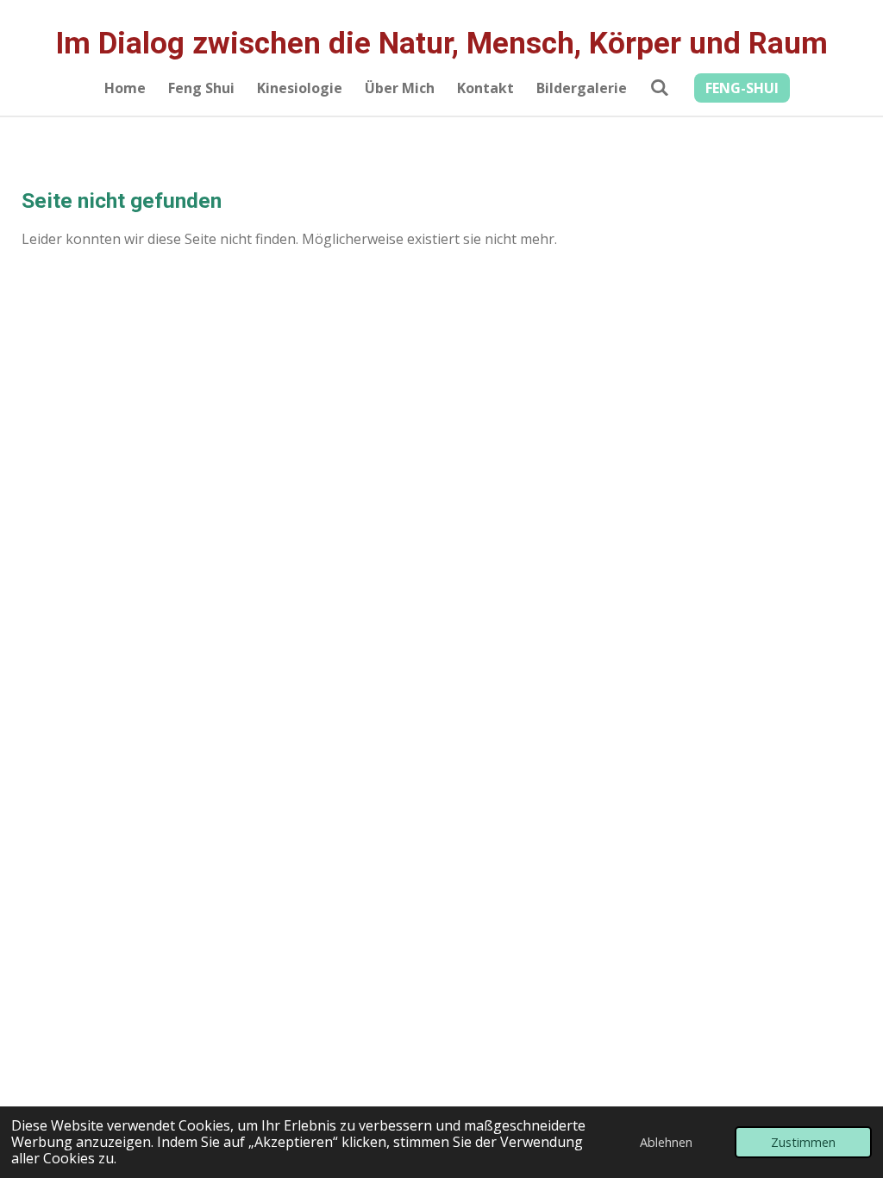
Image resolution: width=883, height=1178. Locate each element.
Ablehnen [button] (666, 1142)
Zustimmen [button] (803, 1142)
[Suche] (658, 87)
